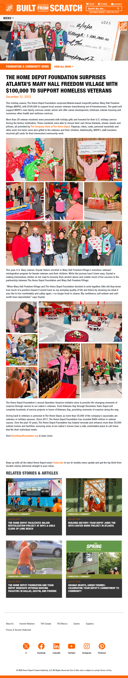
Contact (118, 4)
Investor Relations (27, 623)
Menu (7, 18)
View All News (64, 66)
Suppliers (90, 623)
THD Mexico (62, 623)
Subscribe (58, 462)
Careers (76, 623)
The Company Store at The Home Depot (50, 126)
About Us (10, 623)
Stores (103, 4)
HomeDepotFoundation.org (24, 435)
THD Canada (46, 623)
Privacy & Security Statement (18, 629)
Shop (91, 4)
